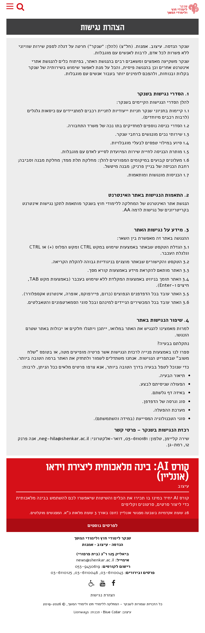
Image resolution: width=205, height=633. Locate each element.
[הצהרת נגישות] (91, 584)
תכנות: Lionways (87, 612)
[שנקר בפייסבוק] (113, 584)
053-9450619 (87, 566)
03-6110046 (86, 573)
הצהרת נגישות (102, 595)
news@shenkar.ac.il (95, 560)
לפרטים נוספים (102, 525)
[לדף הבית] (183, 8)
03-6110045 (112, 573)
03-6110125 (61, 573)
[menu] (9, 6)
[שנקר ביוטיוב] (102, 584)
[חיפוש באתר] (20, 6)
